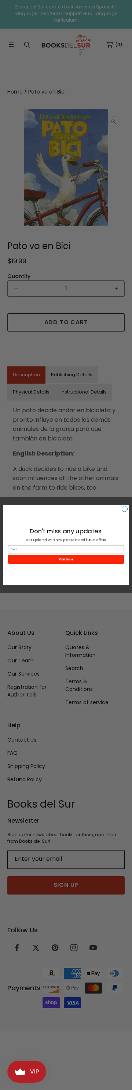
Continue (66, 559)
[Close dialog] (124, 509)
